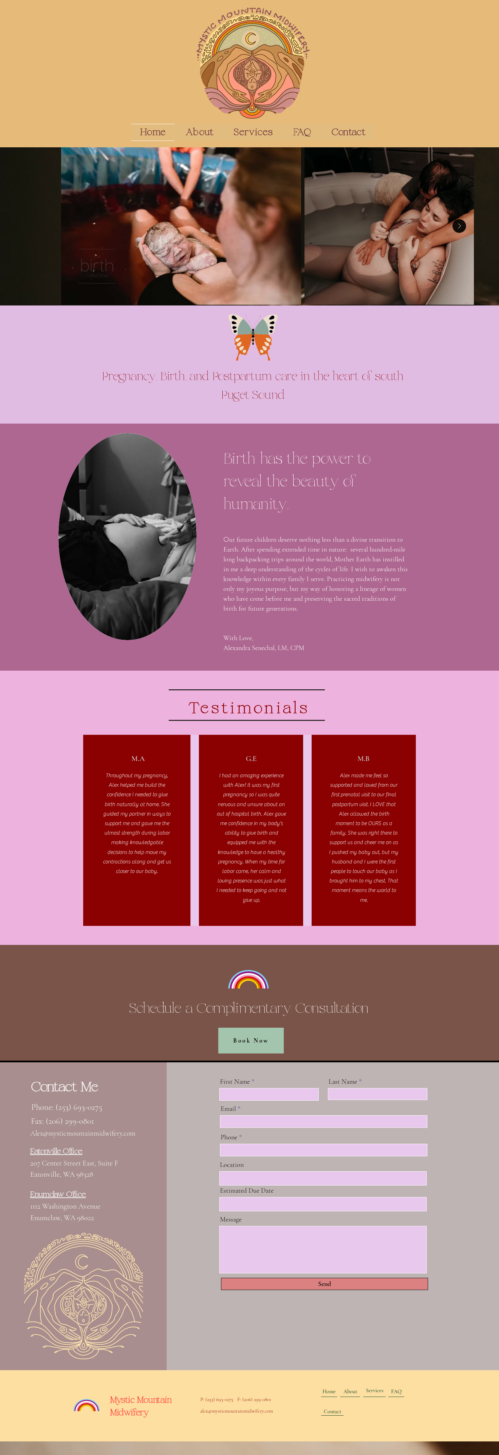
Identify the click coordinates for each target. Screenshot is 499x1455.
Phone (229, 1137)
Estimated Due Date (247, 1190)
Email (228, 1108)
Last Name (343, 1081)
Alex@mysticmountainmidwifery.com (82, 1133)
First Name (235, 1081)
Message (231, 1219)
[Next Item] (459, 226)
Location (232, 1164)
